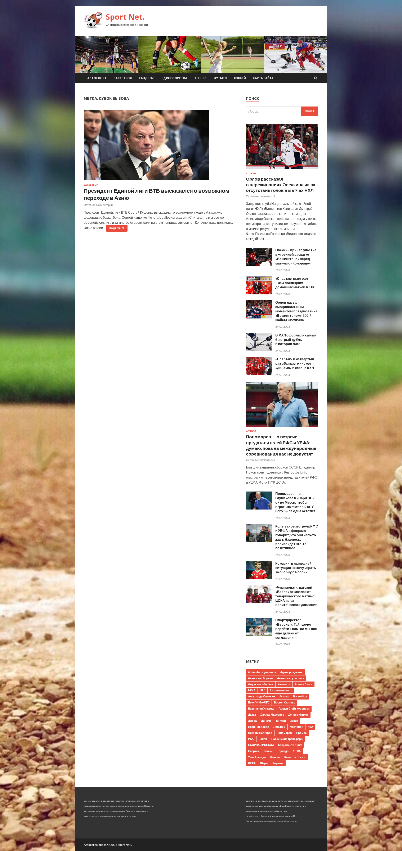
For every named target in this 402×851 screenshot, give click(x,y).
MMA (251, 690)
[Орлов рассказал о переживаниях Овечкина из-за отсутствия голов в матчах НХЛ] (282, 170)
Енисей (281, 720)
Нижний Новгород (260, 732)
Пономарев (284, 732)
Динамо (266, 720)
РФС (251, 739)
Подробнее (116, 228)
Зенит (294, 720)
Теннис (200, 78)
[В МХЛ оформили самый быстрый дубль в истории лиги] (259, 350)
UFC (262, 690)
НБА (310, 726)
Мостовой (296, 726)
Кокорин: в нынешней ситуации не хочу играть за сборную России (295, 567)
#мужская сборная (260, 684)
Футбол (220, 78)
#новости (284, 684)
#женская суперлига (290, 678)
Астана (284, 696)
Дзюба (252, 720)
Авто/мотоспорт (281, 690)
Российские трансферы (287, 739)
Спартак (253, 751)
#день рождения (291, 672)
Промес (301, 732)
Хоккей (240, 78)
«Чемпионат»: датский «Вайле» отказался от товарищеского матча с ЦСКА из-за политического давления (296, 596)
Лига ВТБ (279, 726)
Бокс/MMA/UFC (258, 702)
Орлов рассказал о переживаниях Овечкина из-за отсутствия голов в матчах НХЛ (280, 184)
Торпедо (283, 751)
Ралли (263, 739)
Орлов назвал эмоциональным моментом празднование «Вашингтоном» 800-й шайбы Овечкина (296, 311)
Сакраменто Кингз (290, 745)
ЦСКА (252, 763)
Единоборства (174, 78)
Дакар (252, 714)
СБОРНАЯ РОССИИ (261, 745)
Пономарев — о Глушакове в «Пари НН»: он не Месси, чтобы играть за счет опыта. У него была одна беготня (295, 502)
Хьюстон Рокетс (295, 757)
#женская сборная (260, 678)
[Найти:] (282, 111)
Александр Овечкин (261, 696)
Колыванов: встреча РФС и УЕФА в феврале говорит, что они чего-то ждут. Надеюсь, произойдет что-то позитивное (296, 537)
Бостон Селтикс (284, 702)
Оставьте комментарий (98, 205)
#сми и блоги (303, 684)
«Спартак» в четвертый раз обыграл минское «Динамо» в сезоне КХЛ (294, 363)
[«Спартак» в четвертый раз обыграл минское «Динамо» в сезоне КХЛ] (259, 374)
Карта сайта (263, 78)
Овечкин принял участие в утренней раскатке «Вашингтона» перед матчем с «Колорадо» (295, 256)
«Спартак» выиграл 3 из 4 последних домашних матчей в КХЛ (295, 282)
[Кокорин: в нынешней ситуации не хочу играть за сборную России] (259, 578)
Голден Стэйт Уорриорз (293, 708)
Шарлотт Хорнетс (271, 763)
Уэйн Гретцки (257, 757)
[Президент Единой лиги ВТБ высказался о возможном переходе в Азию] (161, 147)
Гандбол (146, 78)
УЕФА (297, 751)
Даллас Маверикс (272, 714)
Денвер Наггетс (298, 714)
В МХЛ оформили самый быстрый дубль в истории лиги (295, 339)
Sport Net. (125, 17)
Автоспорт (97, 78)
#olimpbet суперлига (262, 672)
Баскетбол (123, 78)
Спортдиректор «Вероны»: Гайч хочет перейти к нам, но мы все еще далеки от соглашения (296, 628)
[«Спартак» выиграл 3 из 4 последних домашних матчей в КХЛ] (259, 293)
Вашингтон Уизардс (261, 708)
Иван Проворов (258, 726)
